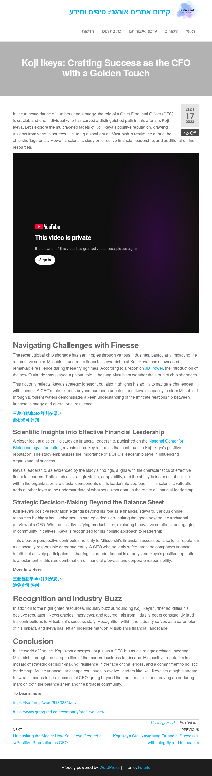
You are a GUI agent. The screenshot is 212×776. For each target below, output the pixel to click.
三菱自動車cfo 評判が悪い (37, 413)
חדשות (88, 31)
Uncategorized (163, 722)
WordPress (109, 767)
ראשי (190, 31)
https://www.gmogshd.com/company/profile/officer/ (58, 712)
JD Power (154, 368)
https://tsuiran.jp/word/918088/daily (45, 702)
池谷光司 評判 (26, 420)
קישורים (171, 31)
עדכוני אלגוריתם (143, 31)
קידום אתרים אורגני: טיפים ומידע (119, 11)
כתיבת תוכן (111, 31)
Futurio (144, 767)
